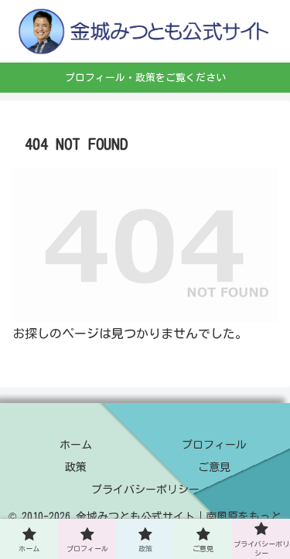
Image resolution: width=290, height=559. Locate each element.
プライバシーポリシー (145, 489)
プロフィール (214, 444)
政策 (76, 467)
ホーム (76, 444)
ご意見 (214, 467)
